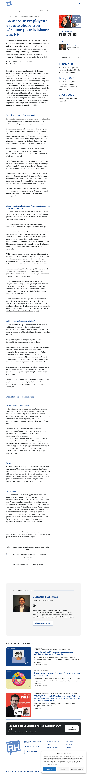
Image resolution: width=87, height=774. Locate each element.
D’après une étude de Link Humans (19, 269)
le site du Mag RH (34, 564)
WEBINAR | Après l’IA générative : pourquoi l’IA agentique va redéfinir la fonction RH (68, 85)
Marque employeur (34, 16)
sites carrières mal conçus (33, 129)
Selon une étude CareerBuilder (17, 149)
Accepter (49, 769)
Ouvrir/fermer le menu (79, 3)
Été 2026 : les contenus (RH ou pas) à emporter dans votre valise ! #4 (57, 674)
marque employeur (33, 121)
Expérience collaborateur (21, 16)
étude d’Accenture (22, 174)
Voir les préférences (77, 769)
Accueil (8, 11)
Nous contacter (32, 752)
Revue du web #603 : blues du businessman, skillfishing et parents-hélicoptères (53, 653)
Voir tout (78, 57)
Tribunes (8, 16)
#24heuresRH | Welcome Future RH (68, 100)
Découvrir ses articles (43, 623)
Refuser (62, 769)
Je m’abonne (72, 729)
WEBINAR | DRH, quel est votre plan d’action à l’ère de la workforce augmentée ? (69, 70)
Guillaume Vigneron (73, 45)
